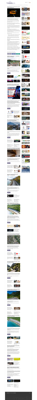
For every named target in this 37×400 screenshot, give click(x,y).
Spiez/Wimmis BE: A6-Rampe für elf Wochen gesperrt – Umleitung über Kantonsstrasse (13, 367)
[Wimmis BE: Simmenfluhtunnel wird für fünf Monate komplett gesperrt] (13, 347)
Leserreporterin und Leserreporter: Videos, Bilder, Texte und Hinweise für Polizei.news (13, 84)
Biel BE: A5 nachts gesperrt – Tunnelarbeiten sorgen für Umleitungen (13, 56)
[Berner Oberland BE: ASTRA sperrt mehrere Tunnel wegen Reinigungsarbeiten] (13, 125)
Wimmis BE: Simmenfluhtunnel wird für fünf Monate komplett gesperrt (13, 346)
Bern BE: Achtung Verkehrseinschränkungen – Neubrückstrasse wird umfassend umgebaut (13, 234)
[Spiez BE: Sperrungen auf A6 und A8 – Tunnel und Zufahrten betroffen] (13, 267)
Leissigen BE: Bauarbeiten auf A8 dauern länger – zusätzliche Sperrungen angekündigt (13, 203)
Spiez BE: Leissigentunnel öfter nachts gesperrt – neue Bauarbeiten (12, 174)
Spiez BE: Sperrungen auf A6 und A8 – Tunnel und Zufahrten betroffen (13, 262)
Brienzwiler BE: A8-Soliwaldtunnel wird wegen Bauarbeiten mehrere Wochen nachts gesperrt (13, 148)
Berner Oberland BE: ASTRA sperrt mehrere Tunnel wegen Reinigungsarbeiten (13, 120)
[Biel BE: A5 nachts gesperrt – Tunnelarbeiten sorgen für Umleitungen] (13, 62)
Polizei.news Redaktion (11, 130)
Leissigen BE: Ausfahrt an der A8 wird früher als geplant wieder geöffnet (13, 316)
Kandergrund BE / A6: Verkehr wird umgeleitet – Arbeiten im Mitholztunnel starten (13, 289)
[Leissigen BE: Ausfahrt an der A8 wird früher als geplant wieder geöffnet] (13, 322)
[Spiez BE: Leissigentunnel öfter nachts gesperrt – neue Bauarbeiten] (13, 181)
